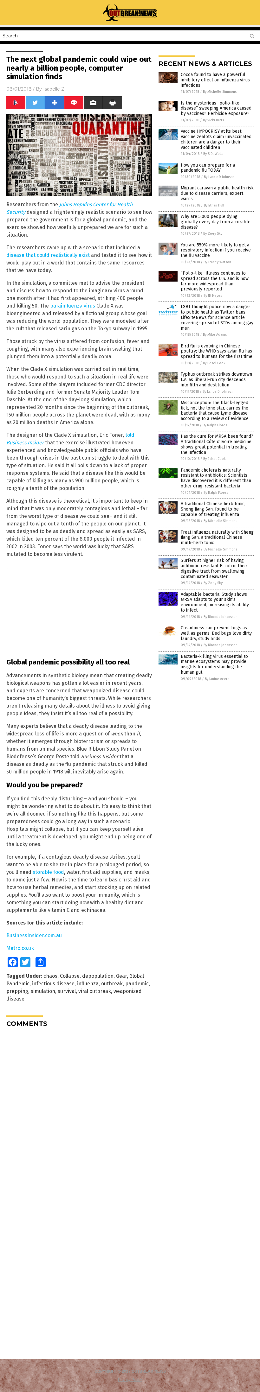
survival (67, 991)
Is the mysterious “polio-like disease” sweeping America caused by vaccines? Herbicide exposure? (216, 108)
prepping (17, 991)
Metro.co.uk (20, 948)
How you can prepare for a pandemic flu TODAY (208, 167)
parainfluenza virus (72, 306)
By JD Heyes (213, 296)
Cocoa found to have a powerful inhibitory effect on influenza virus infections (215, 80)
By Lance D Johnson (219, 177)
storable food (48, 872)
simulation (43, 991)
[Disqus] (79, 1111)
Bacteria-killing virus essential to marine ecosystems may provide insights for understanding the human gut (214, 664)
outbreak (112, 984)
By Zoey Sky (212, 234)
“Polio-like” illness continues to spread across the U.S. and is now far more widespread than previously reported (215, 281)
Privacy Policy (130, 1379)
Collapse (70, 976)
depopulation (98, 976)
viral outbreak (94, 991)
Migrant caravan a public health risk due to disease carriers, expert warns (217, 193)
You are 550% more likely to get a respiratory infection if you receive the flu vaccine (216, 250)
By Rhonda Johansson (220, 617)
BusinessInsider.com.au (34, 935)
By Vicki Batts (213, 120)
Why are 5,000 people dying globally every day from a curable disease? (215, 222)
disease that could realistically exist (48, 255)
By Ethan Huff (214, 205)
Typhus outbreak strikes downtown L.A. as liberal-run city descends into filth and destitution (216, 380)
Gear (121, 976)
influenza (88, 984)
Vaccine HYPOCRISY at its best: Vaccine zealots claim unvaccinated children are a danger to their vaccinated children (216, 139)
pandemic (137, 984)
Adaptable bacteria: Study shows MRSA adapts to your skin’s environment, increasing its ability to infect (215, 602)
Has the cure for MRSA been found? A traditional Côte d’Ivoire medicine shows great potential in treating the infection (217, 444)
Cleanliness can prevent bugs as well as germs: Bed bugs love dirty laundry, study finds (216, 633)
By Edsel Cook (214, 363)
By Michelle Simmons (220, 92)
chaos (50, 976)
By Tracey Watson (217, 262)
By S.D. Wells (213, 154)
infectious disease (53, 984)
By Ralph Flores (215, 425)
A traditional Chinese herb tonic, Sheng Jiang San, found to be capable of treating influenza (213, 509)
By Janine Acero (217, 679)
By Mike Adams (215, 335)
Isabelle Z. (54, 89)
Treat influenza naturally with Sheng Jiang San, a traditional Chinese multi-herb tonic (217, 538)
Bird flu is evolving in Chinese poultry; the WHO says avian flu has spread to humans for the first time (216, 351)
